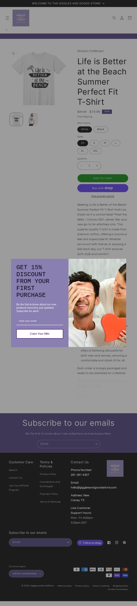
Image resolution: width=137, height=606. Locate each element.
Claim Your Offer (39, 333)
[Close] (122, 263)
